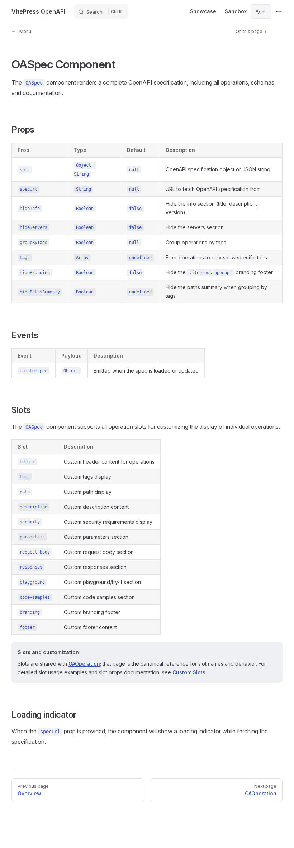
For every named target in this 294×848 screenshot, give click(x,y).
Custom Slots (188, 672)
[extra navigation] (279, 11)
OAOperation (84, 664)
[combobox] (261, 11)
